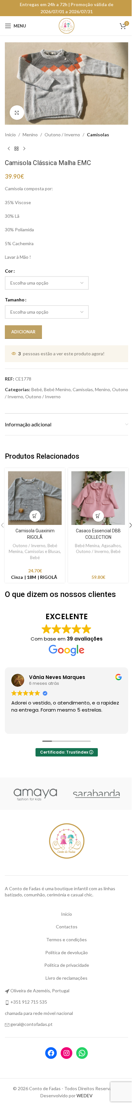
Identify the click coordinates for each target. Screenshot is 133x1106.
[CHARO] (35, 793)
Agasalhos (111, 545)
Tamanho (15, 299)
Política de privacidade (66, 965)
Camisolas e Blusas (42, 551)
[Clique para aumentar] (17, 112)
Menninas (97, 793)
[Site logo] (66, 25)
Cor (9, 271)
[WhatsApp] (82, 1053)
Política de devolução (66, 952)
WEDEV (85, 1095)
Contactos (66, 926)
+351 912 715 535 (28, 1002)
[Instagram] (66, 1053)
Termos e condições (66, 939)
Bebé (36, 389)
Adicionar (23, 331)
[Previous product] (9, 148)
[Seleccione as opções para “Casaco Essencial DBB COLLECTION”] (98, 516)
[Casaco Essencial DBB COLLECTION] (98, 498)
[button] (35, 516)
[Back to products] (16, 148)
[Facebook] (51, 1053)
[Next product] (24, 148)
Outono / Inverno (62, 134)
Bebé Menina (87, 545)
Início (10, 134)
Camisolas (98, 134)
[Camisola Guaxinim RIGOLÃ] (35, 498)
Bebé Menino (57, 389)
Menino (30, 134)
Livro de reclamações (66, 978)
